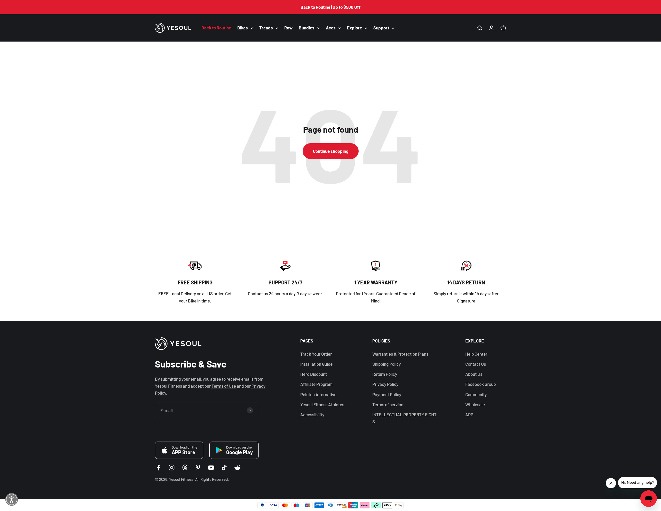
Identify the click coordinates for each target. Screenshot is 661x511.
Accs (331, 27)
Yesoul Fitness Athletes (322, 404)
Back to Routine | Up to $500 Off (331, 7)
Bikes (242, 27)
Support (381, 27)
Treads (266, 27)
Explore (354, 27)
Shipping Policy (386, 363)
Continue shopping (330, 151)
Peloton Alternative (318, 394)
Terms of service (387, 404)
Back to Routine (216, 27)
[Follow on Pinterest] (197, 467)
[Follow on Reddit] (237, 467)
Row (288, 27)
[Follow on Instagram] (171, 467)
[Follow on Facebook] (158, 467)
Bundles (306, 27)
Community (476, 394)
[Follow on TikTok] (224, 467)
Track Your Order (316, 353)
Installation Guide (316, 363)
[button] (11, 499)
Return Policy (384, 374)
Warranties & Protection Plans (400, 353)
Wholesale (475, 404)
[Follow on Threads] (184, 467)
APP (469, 414)
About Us (473, 374)
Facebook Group (480, 384)
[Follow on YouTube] (211, 467)
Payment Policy (386, 394)
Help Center (476, 353)
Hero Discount (313, 374)
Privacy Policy (385, 384)
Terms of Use (223, 385)
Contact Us (475, 363)
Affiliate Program (316, 384)
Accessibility (312, 414)
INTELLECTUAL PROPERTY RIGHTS (404, 418)
